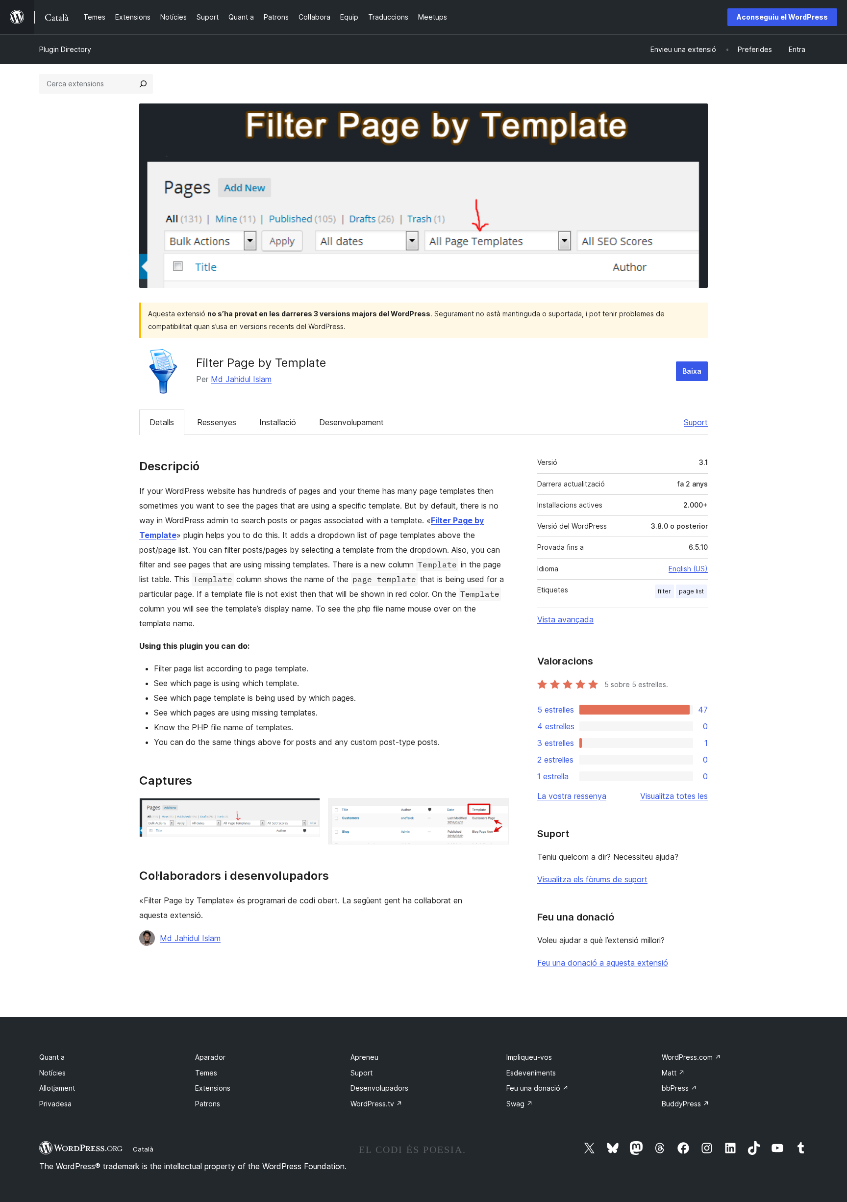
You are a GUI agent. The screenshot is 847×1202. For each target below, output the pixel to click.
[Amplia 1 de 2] (307, 811)
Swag (519, 1104)
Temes (206, 1073)
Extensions (212, 1088)
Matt (673, 1073)
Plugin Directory (65, 49)
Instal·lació (277, 422)
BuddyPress (685, 1104)
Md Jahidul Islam (241, 379)
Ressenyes (216, 422)
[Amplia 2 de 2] (495, 811)
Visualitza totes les (674, 796)
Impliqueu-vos (529, 1057)
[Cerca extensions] (143, 84)
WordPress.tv (376, 1104)
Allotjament (57, 1088)
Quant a (52, 1057)
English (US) (688, 568)
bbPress (679, 1088)
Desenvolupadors (379, 1088)
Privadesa (55, 1104)
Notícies (52, 1073)
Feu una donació (537, 1088)
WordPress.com (691, 1057)
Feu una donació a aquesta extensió (602, 963)
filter (664, 591)
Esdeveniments (531, 1073)
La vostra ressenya (571, 796)
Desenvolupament (351, 422)
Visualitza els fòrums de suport (592, 879)
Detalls (161, 422)
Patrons (207, 1104)
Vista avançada (565, 619)
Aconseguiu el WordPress (782, 17)
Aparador (210, 1057)
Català (143, 1149)
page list (691, 591)
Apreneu (364, 1057)
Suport (696, 422)
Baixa (691, 371)
